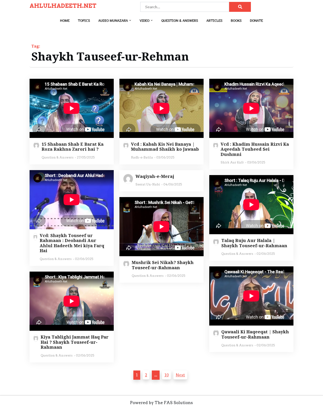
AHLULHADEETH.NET (63, 6)
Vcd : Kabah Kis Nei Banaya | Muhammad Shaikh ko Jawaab (165, 147)
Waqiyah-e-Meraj (154, 176)
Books (236, 20)
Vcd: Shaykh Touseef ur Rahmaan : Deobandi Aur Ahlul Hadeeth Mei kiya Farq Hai (72, 243)
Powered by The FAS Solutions (161, 402)
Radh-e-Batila (142, 157)
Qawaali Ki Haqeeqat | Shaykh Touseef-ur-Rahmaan (255, 334)
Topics (84, 20)
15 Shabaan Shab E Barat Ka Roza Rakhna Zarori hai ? (73, 147)
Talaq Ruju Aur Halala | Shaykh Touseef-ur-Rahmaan (254, 243)
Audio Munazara (113, 20)
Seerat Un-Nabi (147, 184)
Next (180, 374)
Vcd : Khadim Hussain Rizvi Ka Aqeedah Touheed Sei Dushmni (255, 149)
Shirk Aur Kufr (232, 162)
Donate (256, 20)
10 (166, 374)
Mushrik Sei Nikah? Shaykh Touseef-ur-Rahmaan (163, 265)
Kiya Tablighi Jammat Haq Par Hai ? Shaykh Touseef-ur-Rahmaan (75, 342)
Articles (214, 20)
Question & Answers (179, 20)
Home (65, 20)
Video (144, 20)
